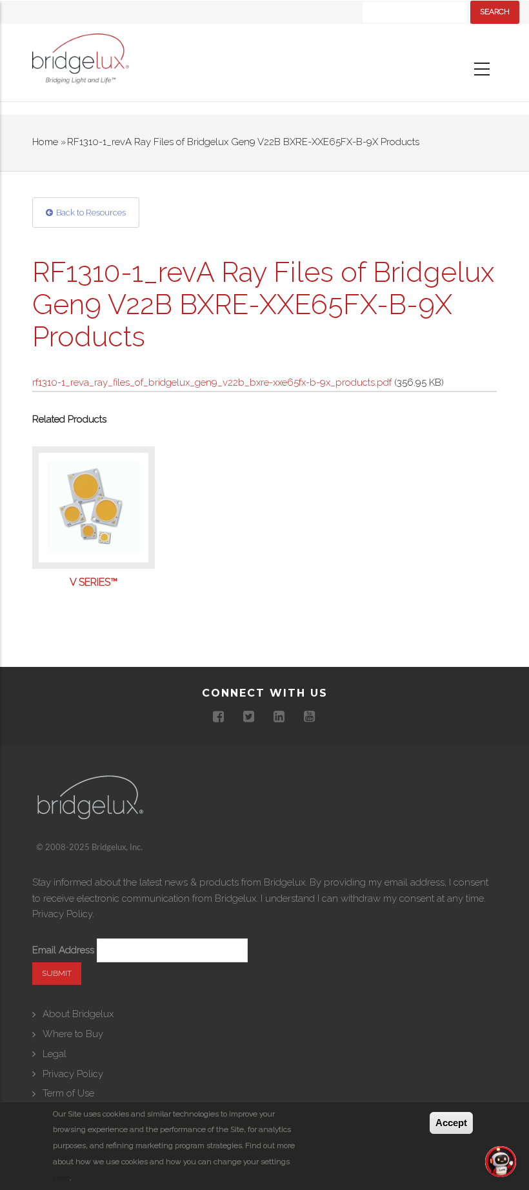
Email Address (63, 950)
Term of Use (68, 1093)
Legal (54, 1054)
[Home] (80, 62)
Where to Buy (73, 1034)
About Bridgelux (78, 1014)
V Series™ (93, 582)
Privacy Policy (62, 914)
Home (45, 142)
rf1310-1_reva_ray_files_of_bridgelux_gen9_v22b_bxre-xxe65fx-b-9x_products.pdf (212, 382)
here (61, 1177)
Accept (451, 1122)
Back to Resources (91, 212)
